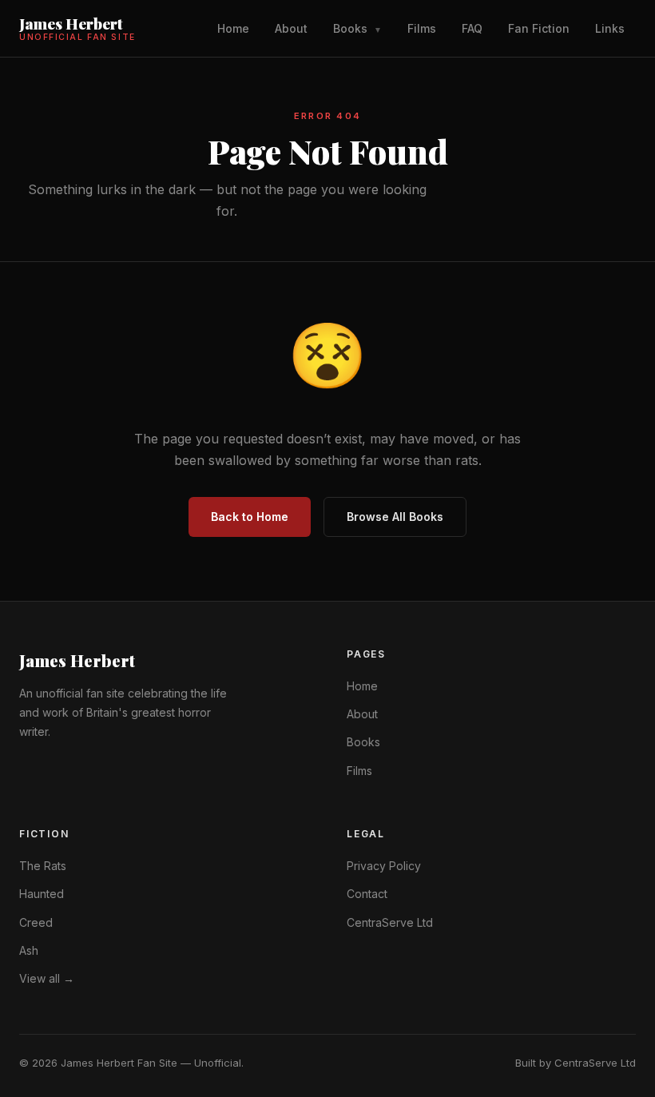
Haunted (41, 893)
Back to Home (249, 516)
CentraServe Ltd (390, 922)
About (291, 28)
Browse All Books (395, 516)
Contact (367, 893)
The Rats (42, 865)
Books (357, 28)
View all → (46, 978)
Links (610, 28)
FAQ (472, 28)
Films (421, 28)
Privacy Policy (384, 865)
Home (233, 28)
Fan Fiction (539, 28)
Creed (36, 922)
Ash (28, 950)
